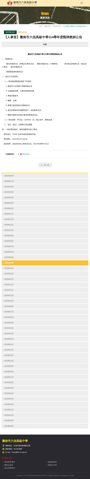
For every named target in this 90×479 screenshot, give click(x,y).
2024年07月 (9, 312)
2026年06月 (9, 187)
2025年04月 (56, 26)
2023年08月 (9, 372)
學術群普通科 (9, 462)
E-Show (71, 475)
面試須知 (25, 154)
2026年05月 (9, 192)
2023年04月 (9, 393)
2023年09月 (9, 366)
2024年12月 (9, 284)
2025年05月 (9, 257)
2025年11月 (9, 225)
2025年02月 (9, 274)
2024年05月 (9, 323)
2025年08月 (9, 241)
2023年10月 (9, 361)
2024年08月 (9, 306)
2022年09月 (9, 421)
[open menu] (82, 3)
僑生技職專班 (9, 468)
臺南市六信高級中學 (42, 3)
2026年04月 (9, 197)
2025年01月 (9, 279)
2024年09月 (9, 301)
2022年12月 (9, 415)
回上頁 (46, 165)
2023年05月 (9, 388)
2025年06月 (9, 252)
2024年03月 (9, 334)
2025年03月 (9, 268)
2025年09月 (9, 236)
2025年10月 (9, 230)
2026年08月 (9, 176)
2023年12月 (9, 350)
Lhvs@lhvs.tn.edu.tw (19, 452)
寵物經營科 (52, 462)
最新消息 (47, 26)
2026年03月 (9, 203)
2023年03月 (9, 399)
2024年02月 (9, 339)
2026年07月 (9, 181)
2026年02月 (9, 208)
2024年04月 (9, 328)
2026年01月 (9, 214)
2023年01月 (9, 410)
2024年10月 (9, 295)
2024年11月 (9, 290)
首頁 (40, 26)
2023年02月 (9, 404)
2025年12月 (9, 219)
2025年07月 (9, 246)
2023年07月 (9, 377)
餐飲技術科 (8, 465)
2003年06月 (9, 382)
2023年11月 (9, 355)
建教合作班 (52, 465)
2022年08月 (9, 426)
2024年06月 (9, 317)
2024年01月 (9, 344)
